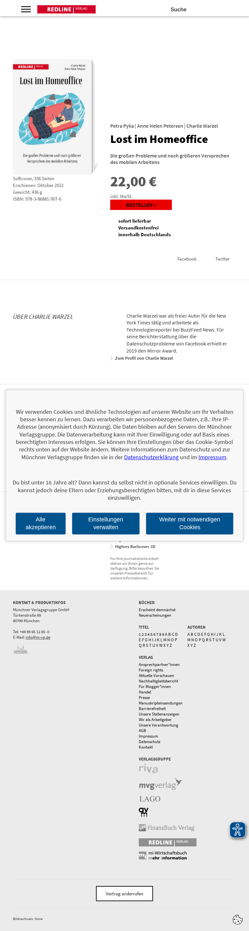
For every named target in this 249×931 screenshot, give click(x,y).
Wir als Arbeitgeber (155, 719)
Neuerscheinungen (155, 615)
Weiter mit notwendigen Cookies (189, 523)
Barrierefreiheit (152, 708)
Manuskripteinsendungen (161, 703)
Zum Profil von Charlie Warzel (144, 358)
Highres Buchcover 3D (135, 546)
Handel (145, 692)
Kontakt (146, 747)
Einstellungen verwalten (105, 523)
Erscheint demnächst (157, 609)
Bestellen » (141, 205)
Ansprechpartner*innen (159, 664)
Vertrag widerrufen (124, 893)
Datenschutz (149, 741)
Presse (144, 697)
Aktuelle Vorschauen (156, 675)
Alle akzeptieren (41, 523)
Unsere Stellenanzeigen (159, 714)
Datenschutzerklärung (151, 457)
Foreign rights (151, 670)
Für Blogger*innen (155, 686)
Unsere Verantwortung (158, 725)
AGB (142, 730)
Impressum (148, 736)
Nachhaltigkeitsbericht (158, 681)
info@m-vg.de (38, 637)
